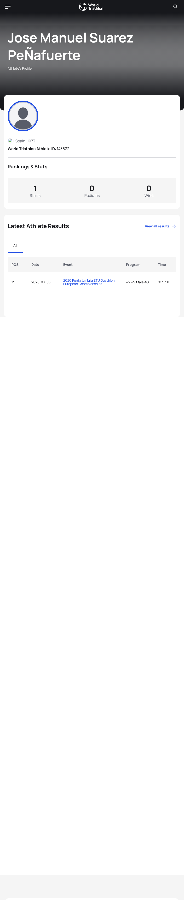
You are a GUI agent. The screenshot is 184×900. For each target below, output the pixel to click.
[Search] (175, 6)
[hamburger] (7, 7)
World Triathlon (91, 7)
